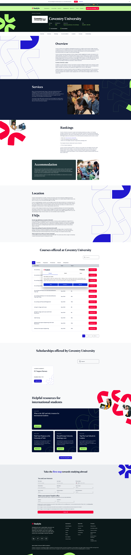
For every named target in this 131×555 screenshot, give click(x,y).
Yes (76, 1)
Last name (59, 481)
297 (94, 336)
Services (59, 8)
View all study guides (65, 457)
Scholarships (80, 532)
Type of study (40, 490)
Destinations (46, 8)
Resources (72, 8)
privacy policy (90, 504)
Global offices (93, 526)
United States (68, 539)
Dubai (67, 532)
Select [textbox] (58, 487)
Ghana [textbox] (39, 501)
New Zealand (68, 536)
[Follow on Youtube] (42, 538)
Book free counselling (91, 8)
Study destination (79, 490)
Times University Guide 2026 (70, 137)
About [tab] (81, 273)
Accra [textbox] (58, 501)
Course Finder (80, 526)
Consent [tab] (50, 273)
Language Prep (81, 530)
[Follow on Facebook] (38, 538)
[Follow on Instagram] (46, 538)
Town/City (59, 499)
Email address (40, 485)
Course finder (53, 8)
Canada (67, 530)
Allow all (80, 284)
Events (77, 8)
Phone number (78, 481)
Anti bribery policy (93, 528)
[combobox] (77, 483)
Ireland (67, 534)
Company (81, 8)
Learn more (38, 381)
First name (40, 481)
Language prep (66, 8)
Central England (54, 28)
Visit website (64, 28)
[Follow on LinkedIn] (33, 538)
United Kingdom (68, 526)
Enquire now (92, 269)
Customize (65, 284)
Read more (37, 426)
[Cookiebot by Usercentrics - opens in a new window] (80, 270)
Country (39, 499)
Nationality (59, 485)
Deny (51, 284)
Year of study (78, 485)
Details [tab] (65, 273)
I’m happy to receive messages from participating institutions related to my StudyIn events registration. (56, 508)
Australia (67, 528)
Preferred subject (60, 490)
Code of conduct (93, 530)
